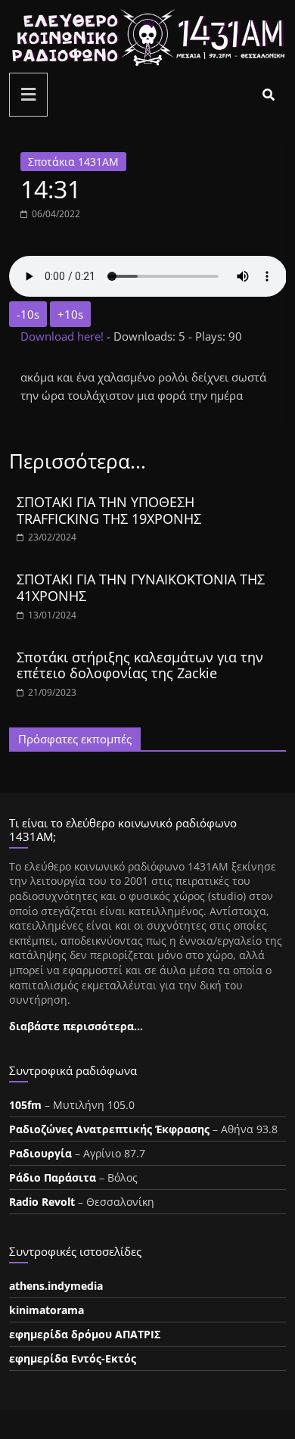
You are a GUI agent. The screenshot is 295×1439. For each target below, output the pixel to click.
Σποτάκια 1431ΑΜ (73, 161)
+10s (70, 314)
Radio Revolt (42, 1201)
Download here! (63, 336)
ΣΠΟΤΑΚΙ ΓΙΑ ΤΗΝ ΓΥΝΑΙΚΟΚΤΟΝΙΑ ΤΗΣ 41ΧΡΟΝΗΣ (141, 587)
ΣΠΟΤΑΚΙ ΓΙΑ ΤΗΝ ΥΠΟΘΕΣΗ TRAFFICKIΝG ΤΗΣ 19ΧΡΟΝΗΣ (109, 510)
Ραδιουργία (40, 1153)
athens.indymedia (56, 1286)
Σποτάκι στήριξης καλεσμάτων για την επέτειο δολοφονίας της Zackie (140, 665)
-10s (28, 314)
